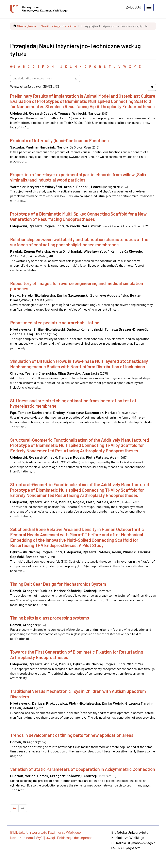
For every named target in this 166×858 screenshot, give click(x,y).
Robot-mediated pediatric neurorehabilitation (54, 322)
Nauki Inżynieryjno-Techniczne (58, 26)
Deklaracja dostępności (75, 837)
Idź (75, 78)
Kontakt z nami (22, 837)
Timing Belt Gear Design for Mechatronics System (58, 584)
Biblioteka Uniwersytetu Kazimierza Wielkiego (45, 832)
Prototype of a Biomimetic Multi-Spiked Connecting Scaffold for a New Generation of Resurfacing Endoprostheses (78, 216)
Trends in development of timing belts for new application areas (71, 735)
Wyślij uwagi (45, 837)
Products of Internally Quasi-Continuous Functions (59, 140)
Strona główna (26, 26)
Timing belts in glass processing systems (49, 617)
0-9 (12, 66)
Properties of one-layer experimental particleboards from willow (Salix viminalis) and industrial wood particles (78, 177)
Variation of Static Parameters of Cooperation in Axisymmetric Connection (82, 769)
